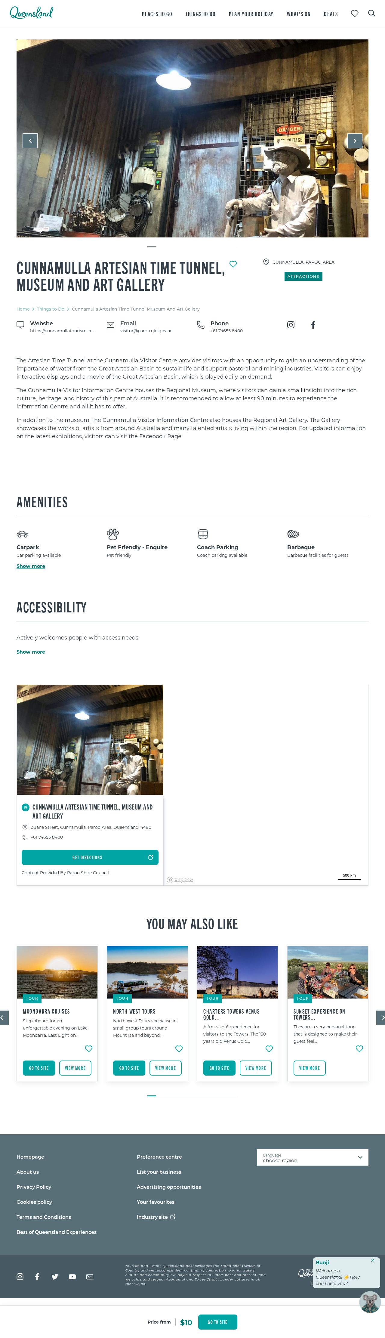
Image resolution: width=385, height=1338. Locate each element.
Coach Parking (218, 547)
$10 (186, 1322)
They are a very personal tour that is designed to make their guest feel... (325, 1034)
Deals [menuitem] (331, 13)
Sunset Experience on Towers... (320, 1014)
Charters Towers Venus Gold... (231, 1014)
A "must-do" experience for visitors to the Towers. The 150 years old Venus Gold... (234, 1034)
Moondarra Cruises (46, 1011)
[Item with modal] (192, 138)
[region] (192, 398)
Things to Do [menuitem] (201, 13)
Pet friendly (119, 555)
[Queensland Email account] (89, 1276)
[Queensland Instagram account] (20, 1276)
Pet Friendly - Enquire (137, 547)
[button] (30, 140)
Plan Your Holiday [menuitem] (251, 13)
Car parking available (39, 555)
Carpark (28, 547)
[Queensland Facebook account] (37, 1276)
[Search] (371, 12)
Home (23, 309)
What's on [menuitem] (299, 13)
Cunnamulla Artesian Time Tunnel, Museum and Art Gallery (121, 275)
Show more (31, 566)
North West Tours (134, 1011)
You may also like (192, 923)
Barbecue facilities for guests (318, 555)
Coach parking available (222, 555)
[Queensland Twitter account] (54, 1276)
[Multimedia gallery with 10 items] (192, 143)
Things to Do (50, 309)
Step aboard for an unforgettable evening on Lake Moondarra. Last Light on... (55, 1028)
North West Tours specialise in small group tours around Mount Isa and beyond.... (145, 1028)
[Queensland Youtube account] (72, 1276)
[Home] (31, 17)
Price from (159, 1322)
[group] (57, 1018)
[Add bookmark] (233, 264)
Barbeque (301, 547)
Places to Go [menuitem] (157, 13)
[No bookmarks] (355, 13)
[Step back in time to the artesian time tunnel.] (192, 138)
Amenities (42, 501)
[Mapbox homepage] (180, 880)
